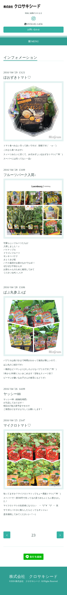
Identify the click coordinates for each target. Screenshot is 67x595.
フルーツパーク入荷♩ (20, 175)
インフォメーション (20, 58)
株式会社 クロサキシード (33, 576)
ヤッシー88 (12, 394)
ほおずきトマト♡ (17, 77)
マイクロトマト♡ (17, 425)
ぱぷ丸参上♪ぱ (14, 292)
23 (33, 535)
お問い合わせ (33, 29)
